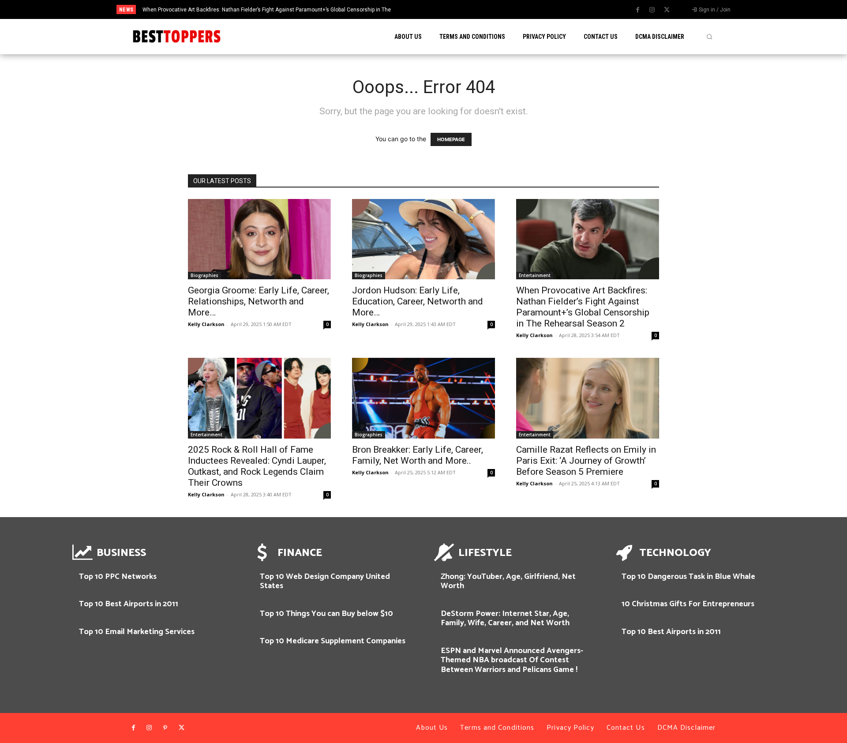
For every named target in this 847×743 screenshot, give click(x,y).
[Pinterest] (165, 728)
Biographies (204, 275)
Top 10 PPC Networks (118, 576)
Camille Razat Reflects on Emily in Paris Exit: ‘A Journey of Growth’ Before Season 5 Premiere (586, 460)
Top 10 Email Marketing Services (137, 631)
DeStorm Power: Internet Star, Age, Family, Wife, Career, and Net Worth (505, 618)
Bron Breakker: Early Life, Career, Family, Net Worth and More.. (417, 455)
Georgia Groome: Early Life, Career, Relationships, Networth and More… (258, 301)
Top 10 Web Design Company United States (325, 581)
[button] (709, 36)
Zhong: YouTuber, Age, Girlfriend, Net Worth (508, 581)
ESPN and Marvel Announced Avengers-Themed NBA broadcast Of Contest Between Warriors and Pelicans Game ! (512, 660)
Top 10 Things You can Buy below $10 (326, 613)
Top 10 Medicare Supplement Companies (332, 641)
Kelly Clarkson (206, 324)
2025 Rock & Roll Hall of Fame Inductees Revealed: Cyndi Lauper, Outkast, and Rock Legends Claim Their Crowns (257, 466)
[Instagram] (652, 10)
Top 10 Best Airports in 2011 (128, 604)
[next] (460, 9)
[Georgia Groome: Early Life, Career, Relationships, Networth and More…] (259, 239)
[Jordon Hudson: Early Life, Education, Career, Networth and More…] (423, 239)
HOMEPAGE (451, 139)
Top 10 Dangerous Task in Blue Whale (688, 576)
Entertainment (535, 275)
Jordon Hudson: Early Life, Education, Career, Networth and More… (417, 301)
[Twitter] (666, 10)
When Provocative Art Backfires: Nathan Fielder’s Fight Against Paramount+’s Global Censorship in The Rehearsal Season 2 (582, 307)
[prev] (446, 9)
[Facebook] (637, 10)
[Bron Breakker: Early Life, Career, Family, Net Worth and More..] (423, 398)
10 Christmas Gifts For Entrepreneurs (688, 604)
